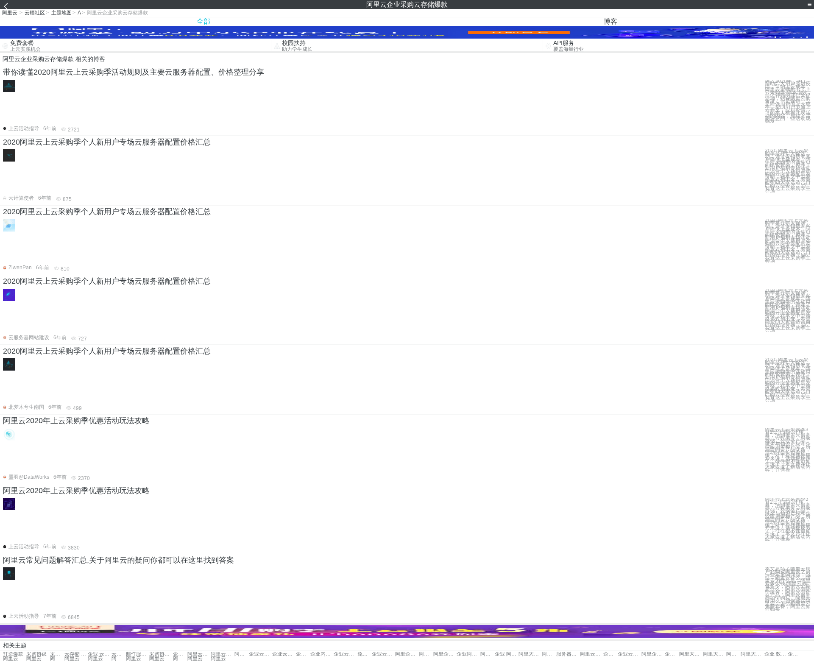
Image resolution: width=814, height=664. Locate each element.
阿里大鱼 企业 (714, 654)
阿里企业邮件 (445, 654)
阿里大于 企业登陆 (733, 654)
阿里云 (9, 13)
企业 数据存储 (776, 654)
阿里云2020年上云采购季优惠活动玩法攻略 (76, 420)
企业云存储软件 (283, 654)
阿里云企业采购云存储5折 (119, 658)
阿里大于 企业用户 (752, 654)
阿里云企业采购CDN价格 (222, 658)
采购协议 (36, 654)
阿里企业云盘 (549, 654)
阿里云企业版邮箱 (591, 654)
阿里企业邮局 (653, 654)
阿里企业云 (406, 654)
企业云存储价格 (345, 654)
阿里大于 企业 (487, 654)
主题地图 (61, 13)
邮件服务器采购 (137, 654)
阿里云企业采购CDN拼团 (161, 658)
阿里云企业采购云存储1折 (76, 658)
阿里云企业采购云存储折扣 (57, 658)
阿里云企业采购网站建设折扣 (38, 658)
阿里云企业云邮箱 (14, 658)
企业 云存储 (99, 654)
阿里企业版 (426, 654)
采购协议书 (161, 654)
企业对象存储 (795, 654)
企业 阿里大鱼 (672, 654)
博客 (610, 21)
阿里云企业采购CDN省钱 (180, 658)
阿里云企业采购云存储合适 (99, 658)
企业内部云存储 (322, 654)
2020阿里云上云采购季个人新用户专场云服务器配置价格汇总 (107, 142)
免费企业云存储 (364, 654)
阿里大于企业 (530, 654)
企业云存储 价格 (303, 654)
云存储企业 (119, 654)
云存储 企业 (76, 654)
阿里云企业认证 (199, 654)
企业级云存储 (610, 654)
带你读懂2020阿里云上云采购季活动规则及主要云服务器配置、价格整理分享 (133, 72)
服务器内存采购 (568, 654)
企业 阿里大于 (506, 654)
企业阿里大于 (468, 654)
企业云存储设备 (383, 654)
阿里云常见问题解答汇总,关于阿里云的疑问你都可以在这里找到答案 (118, 560)
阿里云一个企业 (222, 654)
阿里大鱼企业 (690, 654)
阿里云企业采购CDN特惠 (199, 658)
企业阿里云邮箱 (180, 654)
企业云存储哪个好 (629, 654)
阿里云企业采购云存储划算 (137, 658)
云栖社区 (35, 13)
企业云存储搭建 (260, 654)
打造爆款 (13, 654)
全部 (203, 21)
